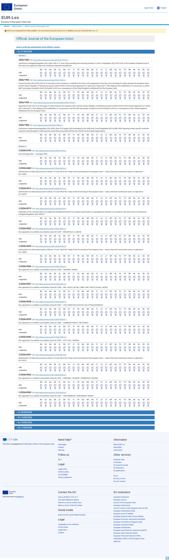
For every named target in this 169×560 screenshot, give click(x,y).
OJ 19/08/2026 (24, 417)
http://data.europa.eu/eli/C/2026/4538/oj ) (51, 302)
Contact (61, 447)
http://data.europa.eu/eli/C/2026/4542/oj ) (51, 375)
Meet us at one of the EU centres (70, 505)
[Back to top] (167, 558)
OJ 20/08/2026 (24, 412)
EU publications (119, 471)
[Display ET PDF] (69, 73)
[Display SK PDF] (134, 73)
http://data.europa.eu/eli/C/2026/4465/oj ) (51, 168)
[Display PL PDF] (120, 73)
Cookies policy (63, 472)
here (93, 31)
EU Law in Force (119, 479)
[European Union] (9, 492)
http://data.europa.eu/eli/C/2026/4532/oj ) (51, 229)
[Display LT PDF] (106, 73)
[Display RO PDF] (130, 73)
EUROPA (6, 26)
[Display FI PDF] (74, 73)
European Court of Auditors (123, 514)
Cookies (61, 533)
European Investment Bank (124, 525)
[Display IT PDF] (97, 73)
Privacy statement (65, 477)
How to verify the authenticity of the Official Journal (38, 47)
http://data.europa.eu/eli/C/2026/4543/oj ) (51, 392)
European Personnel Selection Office (127, 536)
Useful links (118, 450)
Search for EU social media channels (71, 515)
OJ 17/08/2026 (24, 427)
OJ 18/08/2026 (24, 422)
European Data (119, 460)
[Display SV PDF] (148, 73)
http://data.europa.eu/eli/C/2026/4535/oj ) (51, 246)
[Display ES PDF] (144, 73)
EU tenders (118, 462)
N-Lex (116, 476)
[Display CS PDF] (46, 73)
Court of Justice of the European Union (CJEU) (131, 508)
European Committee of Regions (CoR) (128, 522)
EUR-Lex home (17, 26)
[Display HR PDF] (88, 73)
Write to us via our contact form (69, 503)
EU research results (121, 465)
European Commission (122, 505)
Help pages (62, 444)
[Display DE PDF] (55, 73)
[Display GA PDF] (83, 73)
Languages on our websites (68, 524)
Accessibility (63, 475)
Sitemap (61, 450)
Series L (22, 55)
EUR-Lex (10, 17)
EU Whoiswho (119, 468)
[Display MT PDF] (111, 73)
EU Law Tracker (119, 481)
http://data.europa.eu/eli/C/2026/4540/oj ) (51, 337)
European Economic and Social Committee (129, 519)
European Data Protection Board (125, 533)
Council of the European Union (125, 503)
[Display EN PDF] (64, 73)
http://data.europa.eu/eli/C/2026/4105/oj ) (51, 151)
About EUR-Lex (119, 444)
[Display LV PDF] (102, 73)
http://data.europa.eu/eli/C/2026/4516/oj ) (51, 188)
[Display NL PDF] (116, 73)
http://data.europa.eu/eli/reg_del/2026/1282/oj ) (50, 60)
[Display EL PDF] (60, 73)
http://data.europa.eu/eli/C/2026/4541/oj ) (51, 355)
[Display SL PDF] (139, 73)
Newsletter (118, 447)
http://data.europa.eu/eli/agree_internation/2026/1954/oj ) (54, 103)
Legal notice (62, 469)
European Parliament (121, 497)
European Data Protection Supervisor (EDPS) (130, 530)
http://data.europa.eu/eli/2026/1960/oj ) (48, 125)
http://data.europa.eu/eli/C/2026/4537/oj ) (51, 284)
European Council (120, 500)
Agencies (117, 541)
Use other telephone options (68, 500)
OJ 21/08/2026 (24, 51)
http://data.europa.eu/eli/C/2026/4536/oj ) (51, 266)
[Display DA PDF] (50, 73)
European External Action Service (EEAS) (129, 516)
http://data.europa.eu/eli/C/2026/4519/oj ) (51, 209)
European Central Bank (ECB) (124, 511)
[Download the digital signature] (41, 75)
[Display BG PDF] (41, 73)
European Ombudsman (122, 527)
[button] (161, 8)
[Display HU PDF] (92, 73)
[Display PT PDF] (125, 73)
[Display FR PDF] (78, 73)
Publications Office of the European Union (39, 444)
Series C (23, 146)
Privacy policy (63, 527)
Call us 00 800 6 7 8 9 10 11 (68, 497)
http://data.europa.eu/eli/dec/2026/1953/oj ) (49, 80)
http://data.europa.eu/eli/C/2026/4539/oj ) (51, 319)
